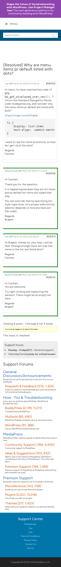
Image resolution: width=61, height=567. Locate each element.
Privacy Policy (30, 540)
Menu (14, 24)
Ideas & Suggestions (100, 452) (27, 453)
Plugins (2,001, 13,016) (21, 495)
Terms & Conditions (30, 536)
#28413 (51, 236)
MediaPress (13, 434)
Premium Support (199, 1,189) (26, 467)
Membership (30, 524)
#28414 (51, 277)
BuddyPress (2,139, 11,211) (23, 408)
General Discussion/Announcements (27, 373)
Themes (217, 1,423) (19, 503)
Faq (30, 528)
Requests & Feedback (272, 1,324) (29, 386)
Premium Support (18, 478)
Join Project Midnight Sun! (31, 7)
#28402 (51, 83)
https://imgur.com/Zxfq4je (21, 115)
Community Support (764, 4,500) (30, 445)
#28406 (51, 173)
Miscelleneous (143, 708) (23, 486)
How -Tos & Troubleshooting (27, 397)
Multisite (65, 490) (18, 417)
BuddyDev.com (42, 562)
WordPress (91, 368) (19, 425)
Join (30, 532)
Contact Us (30, 544)
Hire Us (30, 548)
